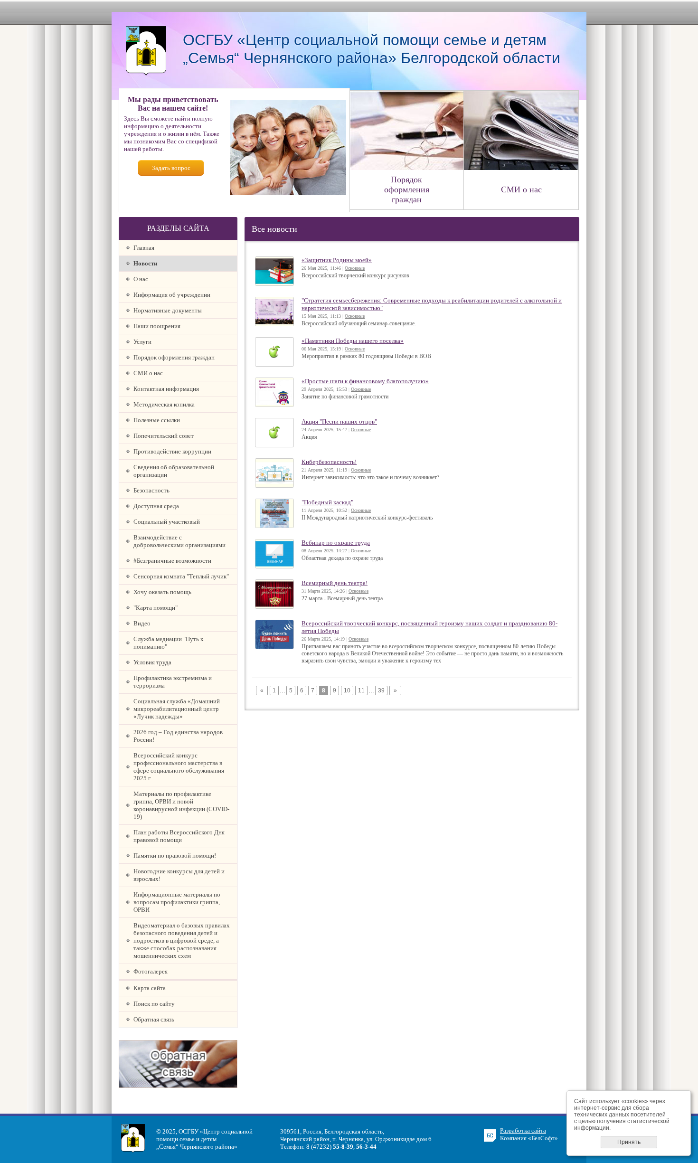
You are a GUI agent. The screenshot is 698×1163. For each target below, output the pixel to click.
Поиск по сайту (154, 1003)
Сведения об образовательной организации (173, 470)
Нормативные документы (167, 310)
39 (381, 690)
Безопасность (151, 490)
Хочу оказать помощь (162, 592)
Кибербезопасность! (329, 461)
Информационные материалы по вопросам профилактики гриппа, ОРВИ (176, 902)
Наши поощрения (156, 326)
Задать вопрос (171, 167)
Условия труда (152, 662)
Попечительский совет (163, 435)
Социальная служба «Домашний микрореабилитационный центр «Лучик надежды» (176, 709)
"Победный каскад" (327, 502)
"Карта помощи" (155, 607)
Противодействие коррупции (172, 451)
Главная (143, 247)
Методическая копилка (164, 404)
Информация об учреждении (171, 294)
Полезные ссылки (156, 420)
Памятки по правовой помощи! (174, 855)
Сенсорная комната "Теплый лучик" (181, 576)
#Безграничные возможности (172, 560)
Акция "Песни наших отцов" (339, 421)
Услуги (142, 341)
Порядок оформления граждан (174, 357)
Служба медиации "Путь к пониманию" (168, 642)
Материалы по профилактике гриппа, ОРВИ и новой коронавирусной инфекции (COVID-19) (181, 805)
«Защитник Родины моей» (337, 260)
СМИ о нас (148, 373)
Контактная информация (166, 388)
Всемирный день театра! (335, 582)
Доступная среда (156, 506)
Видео (142, 623)
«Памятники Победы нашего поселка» (353, 340)
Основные (355, 268)
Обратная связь (153, 1019)
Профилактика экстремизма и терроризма (172, 681)
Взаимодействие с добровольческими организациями (179, 541)
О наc (140, 279)
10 (347, 690)
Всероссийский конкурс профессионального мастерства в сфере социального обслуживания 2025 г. (178, 767)
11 (361, 690)
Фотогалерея (150, 971)
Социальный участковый (166, 521)
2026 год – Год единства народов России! (178, 735)
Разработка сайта (523, 1130)
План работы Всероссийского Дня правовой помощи (179, 836)
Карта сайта (149, 988)
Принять (629, 1142)
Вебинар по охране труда (336, 542)
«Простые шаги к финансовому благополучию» (365, 381)
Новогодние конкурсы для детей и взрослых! (179, 875)
